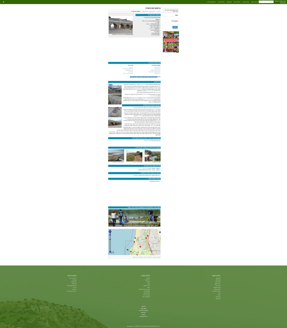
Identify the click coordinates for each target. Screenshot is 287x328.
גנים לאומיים (149, 257)
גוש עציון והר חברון (146, 296)
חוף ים (138, 76)
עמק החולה (218, 280)
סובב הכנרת (217, 285)
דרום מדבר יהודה (72, 278)
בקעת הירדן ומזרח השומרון (144, 289)
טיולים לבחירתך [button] (211, 2)
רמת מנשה (218, 298)
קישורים (143, 314)
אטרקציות (229, 2)
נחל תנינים (157, 68)
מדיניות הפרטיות (143, 316)
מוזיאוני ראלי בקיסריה (127, 68)
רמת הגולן (218, 278)
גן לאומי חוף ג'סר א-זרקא (148, 99)
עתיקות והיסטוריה (153, 76)
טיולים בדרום (237, 2)
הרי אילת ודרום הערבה (71, 291)
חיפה (219, 293)
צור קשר (143, 306)
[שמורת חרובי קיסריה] (134, 155)
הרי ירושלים (147, 280)
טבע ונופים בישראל (280, 1)
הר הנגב (74, 287)
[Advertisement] (171, 75)
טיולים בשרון (144, 11)
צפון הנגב (74, 280)
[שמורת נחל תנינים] (153, 155)
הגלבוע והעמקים (217, 287)
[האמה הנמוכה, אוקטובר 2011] (115, 99)
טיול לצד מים (144, 76)
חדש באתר (143, 312)
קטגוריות (158, 257)
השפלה (148, 281)
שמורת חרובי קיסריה (137, 162)
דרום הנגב (74, 289)
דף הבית (158, 11)
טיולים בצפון (254, 2)
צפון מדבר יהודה (146, 294)
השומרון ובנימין (147, 291)
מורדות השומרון (147, 293)
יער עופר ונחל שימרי (155, 70)
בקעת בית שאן (217, 289)
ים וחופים (141, 257)
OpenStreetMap (157, 250)
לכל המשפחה (152, 28)
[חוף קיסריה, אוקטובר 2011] (115, 88)
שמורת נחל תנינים (156, 162)
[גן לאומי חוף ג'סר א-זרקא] (116, 155)
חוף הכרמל (218, 296)
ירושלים (148, 278)
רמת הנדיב (157, 67)
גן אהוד (130, 71)
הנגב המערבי (73, 281)
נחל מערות (157, 73)
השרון (156, 22)
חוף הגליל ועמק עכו (216, 291)
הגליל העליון (217, 281)
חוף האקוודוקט (129, 70)
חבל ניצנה (74, 283)
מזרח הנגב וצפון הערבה (71, 285)
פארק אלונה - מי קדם (127, 73)
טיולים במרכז (246, 2)
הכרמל (219, 294)
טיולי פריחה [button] (221, 2)
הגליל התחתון (217, 283)
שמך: (176, 15)
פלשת (148, 287)
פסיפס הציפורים (149, 90)
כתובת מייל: (174, 21)
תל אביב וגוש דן (146, 285)
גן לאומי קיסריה (153, 95)
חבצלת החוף (153, 125)
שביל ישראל (133, 76)
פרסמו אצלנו (143, 308)
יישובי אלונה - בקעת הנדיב (153, 71)
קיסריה (130, 67)
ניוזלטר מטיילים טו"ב (143, 310)
